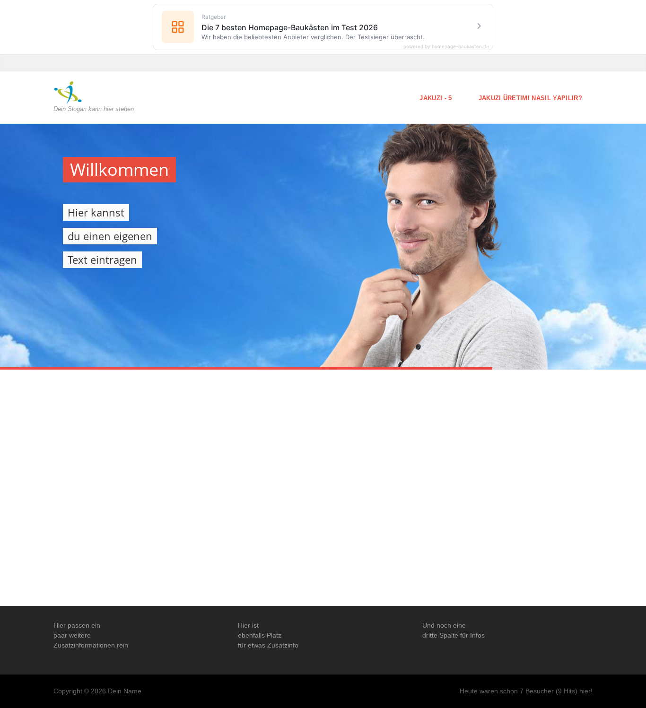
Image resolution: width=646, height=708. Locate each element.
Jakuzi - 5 (435, 98)
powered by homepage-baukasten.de (446, 46)
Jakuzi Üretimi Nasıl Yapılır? (530, 98)
